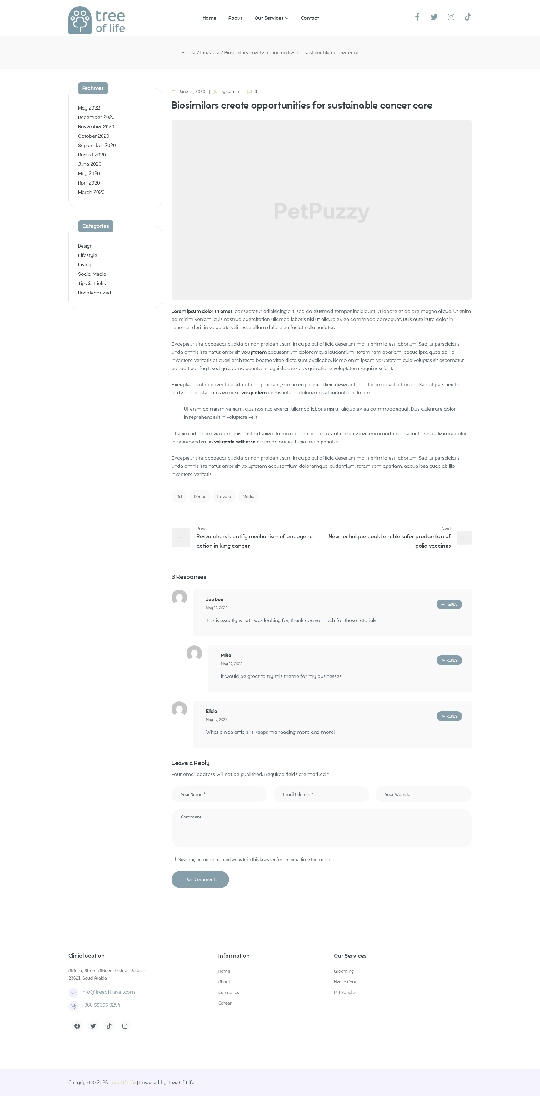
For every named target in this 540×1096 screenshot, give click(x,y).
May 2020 (89, 173)
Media (248, 496)
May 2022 (89, 108)
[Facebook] (77, 1026)
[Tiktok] (109, 1026)
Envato (224, 496)
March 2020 (91, 192)
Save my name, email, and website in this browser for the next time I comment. (256, 859)
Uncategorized (94, 292)
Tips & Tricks (92, 283)
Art (179, 496)
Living (84, 264)
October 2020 (93, 136)
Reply (452, 604)
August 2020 (92, 154)
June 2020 (90, 164)
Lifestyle (209, 52)
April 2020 (89, 183)
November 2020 (96, 126)
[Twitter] (93, 1026)
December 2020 (96, 117)
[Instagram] (125, 1026)
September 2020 (97, 145)
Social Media (92, 274)
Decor (200, 496)
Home (188, 52)
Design (85, 246)
